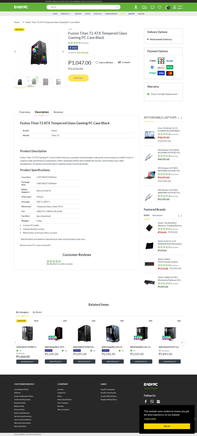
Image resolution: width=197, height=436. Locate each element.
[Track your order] (144, 7)
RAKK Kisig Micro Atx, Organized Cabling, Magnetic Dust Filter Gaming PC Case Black (141, 347)
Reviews (58, 112)
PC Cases (36, 245)
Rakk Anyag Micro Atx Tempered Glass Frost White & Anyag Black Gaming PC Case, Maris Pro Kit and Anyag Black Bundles (113, 347)
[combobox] (83, 7)
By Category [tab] (22, 312)
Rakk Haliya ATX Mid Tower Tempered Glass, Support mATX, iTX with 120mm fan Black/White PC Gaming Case (84, 347)
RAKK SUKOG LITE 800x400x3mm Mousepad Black (169, 242)
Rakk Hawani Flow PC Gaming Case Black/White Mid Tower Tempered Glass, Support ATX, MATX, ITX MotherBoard (170, 347)
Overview (24, 112)
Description (42, 112)
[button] (74, 42)
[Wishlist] (159, 7)
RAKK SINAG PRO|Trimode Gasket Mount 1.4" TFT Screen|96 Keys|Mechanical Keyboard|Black (170, 260)
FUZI (70, 29)
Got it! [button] (167, 426)
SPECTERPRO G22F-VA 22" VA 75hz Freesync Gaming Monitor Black (169, 291)
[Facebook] (145, 402)
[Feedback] (152, 7)
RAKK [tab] (147, 215)
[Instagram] (158, 402)
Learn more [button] (150, 419)
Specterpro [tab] (157, 215)
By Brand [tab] (37, 312)
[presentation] (178, 118)
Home (16, 22)
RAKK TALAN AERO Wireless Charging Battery (170, 224)
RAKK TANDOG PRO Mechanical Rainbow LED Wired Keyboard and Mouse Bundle (169, 278)
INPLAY (36, 321)
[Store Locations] (136, 7)
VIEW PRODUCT (27, 362)
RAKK (65, 321)
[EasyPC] (21, 7)
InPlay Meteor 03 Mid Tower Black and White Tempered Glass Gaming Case (27, 347)
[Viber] (152, 402)
